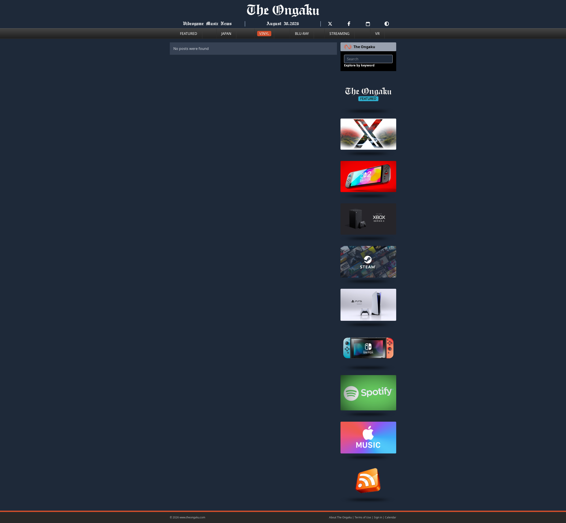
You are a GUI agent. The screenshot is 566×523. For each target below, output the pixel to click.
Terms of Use (363, 517)
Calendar (390, 517)
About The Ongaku (340, 517)
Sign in (378, 517)
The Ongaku (364, 46)
